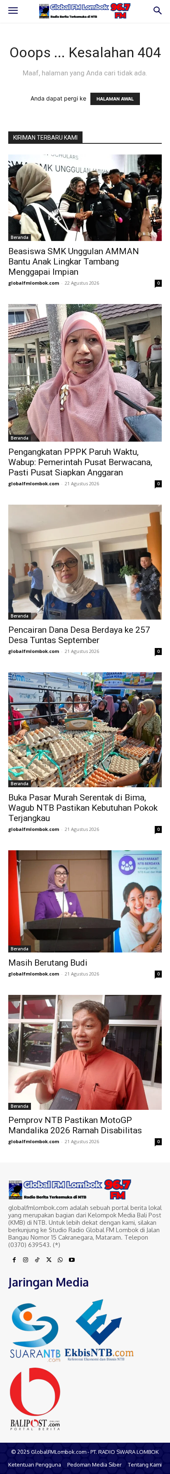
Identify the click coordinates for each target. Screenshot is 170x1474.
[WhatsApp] (60, 1260)
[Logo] (85, 11)
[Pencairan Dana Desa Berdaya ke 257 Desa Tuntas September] (85, 562)
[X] (48, 1260)
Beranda (19, 237)
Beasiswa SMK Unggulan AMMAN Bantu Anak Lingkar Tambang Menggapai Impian (73, 261)
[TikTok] (37, 1260)
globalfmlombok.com (33, 283)
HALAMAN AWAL (115, 99)
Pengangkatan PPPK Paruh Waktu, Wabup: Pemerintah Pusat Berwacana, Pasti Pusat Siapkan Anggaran (80, 462)
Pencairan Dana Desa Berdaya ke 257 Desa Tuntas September (79, 635)
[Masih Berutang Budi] (85, 901)
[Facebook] (14, 1260)
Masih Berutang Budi (47, 963)
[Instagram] (25, 1260)
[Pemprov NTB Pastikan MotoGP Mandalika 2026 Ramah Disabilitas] (85, 1052)
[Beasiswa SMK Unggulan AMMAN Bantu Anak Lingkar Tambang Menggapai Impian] (85, 197)
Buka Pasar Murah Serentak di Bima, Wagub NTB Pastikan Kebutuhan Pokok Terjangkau (83, 808)
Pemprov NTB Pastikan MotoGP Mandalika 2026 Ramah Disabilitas (75, 1125)
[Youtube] (72, 1260)
